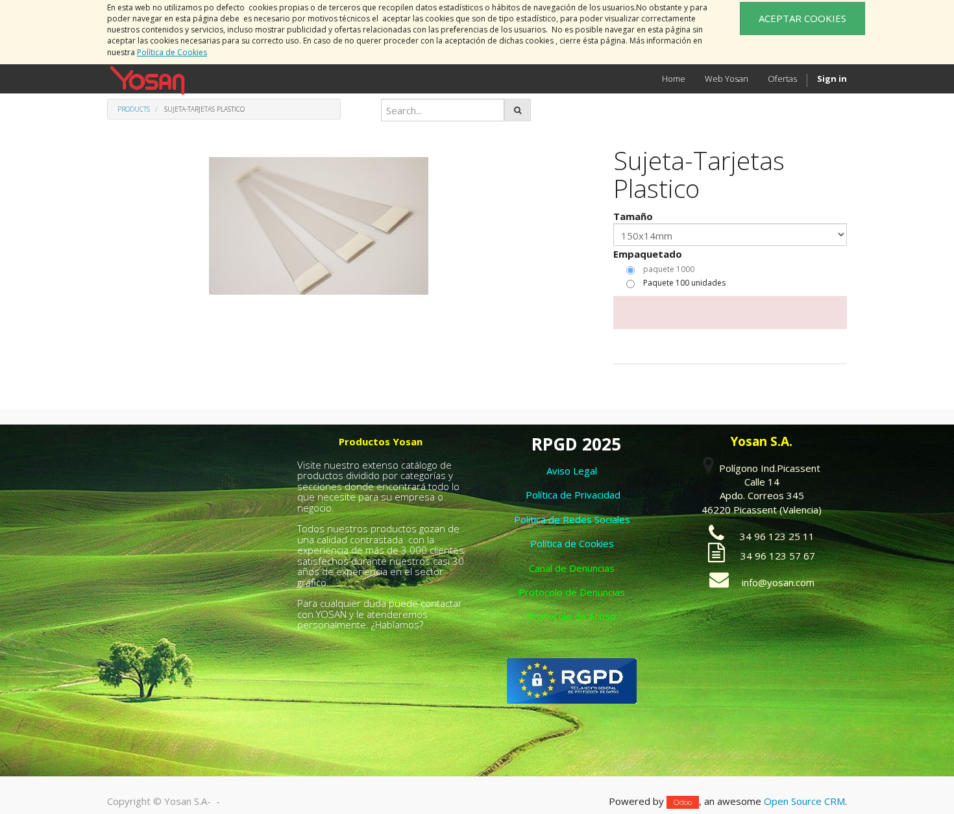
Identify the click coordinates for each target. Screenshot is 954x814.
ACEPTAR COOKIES (802, 18)
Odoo (683, 802)
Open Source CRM (804, 801)
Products (133, 109)
